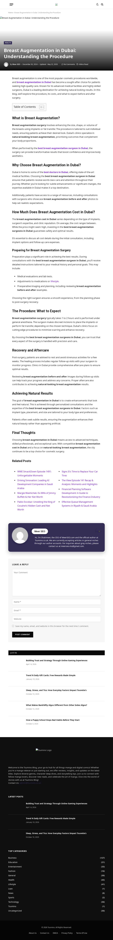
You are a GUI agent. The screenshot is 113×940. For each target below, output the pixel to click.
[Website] (98, 530)
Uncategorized (15, 910)
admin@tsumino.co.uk (30, 782)
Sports (11, 897)
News (10, 893)
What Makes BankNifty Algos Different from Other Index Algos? (56, 705)
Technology (13, 902)
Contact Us (44, 933)
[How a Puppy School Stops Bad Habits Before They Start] (16, 723)
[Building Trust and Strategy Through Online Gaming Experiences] (16, 664)
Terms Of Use (81, 933)
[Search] (101, 4)
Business (12, 857)
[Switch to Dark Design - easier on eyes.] (97, 4)
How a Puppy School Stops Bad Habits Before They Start (53, 720)
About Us (33, 933)
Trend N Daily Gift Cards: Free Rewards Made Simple (50, 675)
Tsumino (12, 906)
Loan (10, 888)
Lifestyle (12, 884)
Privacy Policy (67, 933)
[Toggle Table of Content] (40, 107)
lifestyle (55, 281)
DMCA (55, 933)
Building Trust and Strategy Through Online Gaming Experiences (56, 660)
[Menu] (11, 4)
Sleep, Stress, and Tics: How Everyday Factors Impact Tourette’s (56, 690)
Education (13, 862)
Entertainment (15, 866)
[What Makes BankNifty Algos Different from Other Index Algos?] (16, 708)
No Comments (69, 64)
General (12, 875)
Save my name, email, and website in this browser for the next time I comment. (52, 626)
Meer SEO (16, 64)
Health (8, 43)
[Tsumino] (56, 4)
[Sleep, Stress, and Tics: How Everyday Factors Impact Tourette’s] (16, 694)
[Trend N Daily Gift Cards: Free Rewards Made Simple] (16, 679)
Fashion (11, 871)
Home (10, 13)
